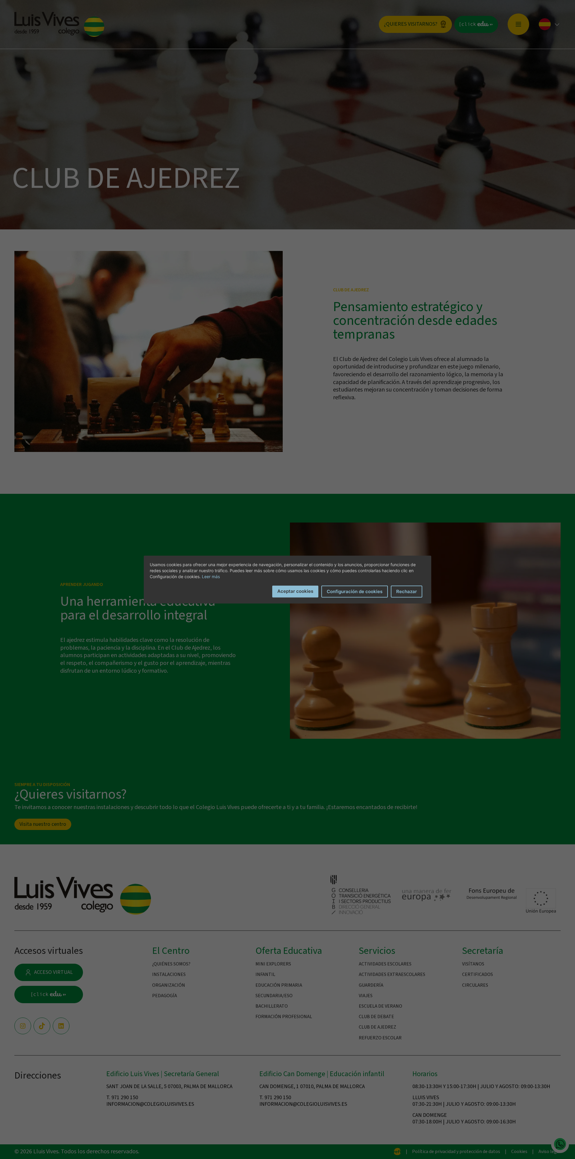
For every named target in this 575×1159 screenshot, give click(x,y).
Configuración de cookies (354, 591)
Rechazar (406, 591)
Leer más (211, 576)
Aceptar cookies (295, 591)
